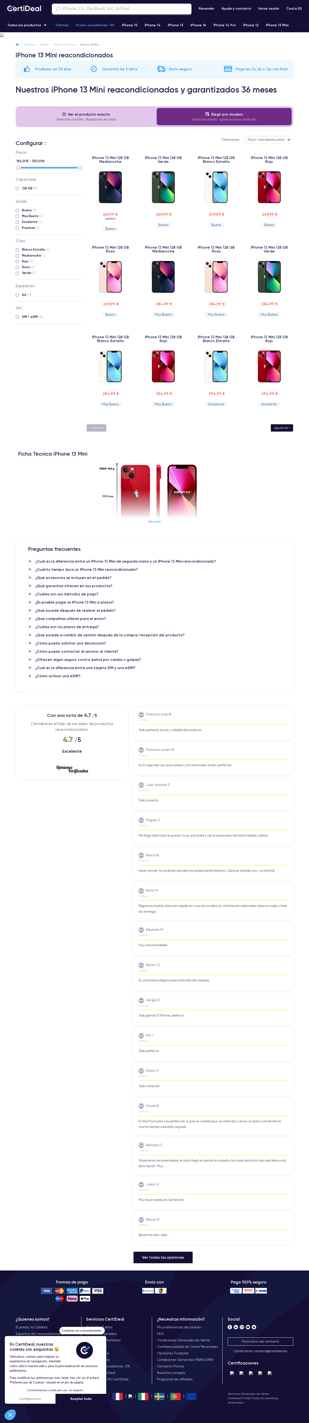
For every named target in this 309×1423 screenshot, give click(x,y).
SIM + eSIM (32, 317)
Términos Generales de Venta (248, 1394)
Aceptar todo (81, 1399)
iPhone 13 (175, 25)
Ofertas (62, 25)
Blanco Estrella (35, 249)
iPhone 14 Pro (224, 25)
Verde (29, 273)
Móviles (30, 44)
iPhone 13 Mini (277, 25)
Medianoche (34, 255)
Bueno (29, 210)
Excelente (32, 222)
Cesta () (294, 8)
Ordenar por (230, 139)
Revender (206, 8)
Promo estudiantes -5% (95, 25)
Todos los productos (24, 25)
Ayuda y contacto (236, 8)
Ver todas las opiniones (163, 1257)
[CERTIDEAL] (24, 9)
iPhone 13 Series (65, 44)
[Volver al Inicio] (17, 44)
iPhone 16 (198, 25)
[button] (10, 1415)
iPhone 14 (153, 25)
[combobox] (121, 9)
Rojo (27, 261)
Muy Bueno (32, 216)
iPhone (44, 44)
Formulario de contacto (260, 1341)
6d (26, 295)
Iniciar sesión (268, 8)
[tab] (86, 116)
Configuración (30, 1399)
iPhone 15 (129, 25)
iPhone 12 (251, 25)
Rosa (28, 267)
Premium (31, 228)
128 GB (29, 188)
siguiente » (282, 428)
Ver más (154, 521)
